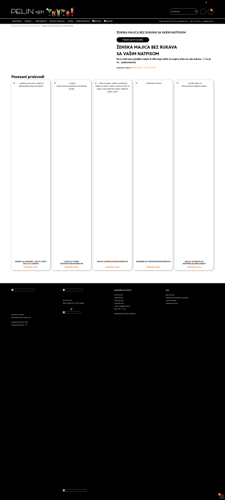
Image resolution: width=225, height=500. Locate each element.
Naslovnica (17, 21)
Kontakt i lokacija (57, 21)
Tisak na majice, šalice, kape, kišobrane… (29, 26)
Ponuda (28, 21)
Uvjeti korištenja (171, 300)
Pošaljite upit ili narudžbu (133, 40)
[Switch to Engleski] (108, 21)
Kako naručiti (41, 21)
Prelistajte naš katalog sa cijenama (177, 298)
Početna (13, 26)
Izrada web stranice (17, 325)
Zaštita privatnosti (172, 303)
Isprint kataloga (83, 21)
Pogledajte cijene (31, 267)
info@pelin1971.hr (208, 21)
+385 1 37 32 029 (195, 21)
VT (26, 325)
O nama (70, 21)
